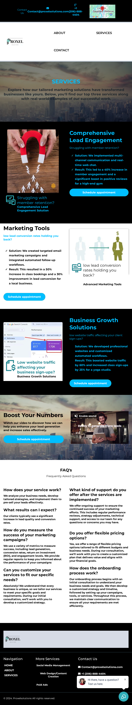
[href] (102, 11)
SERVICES (104, 33)
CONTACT (61, 50)
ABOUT (59, 33)
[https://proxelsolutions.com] (15, 41)
